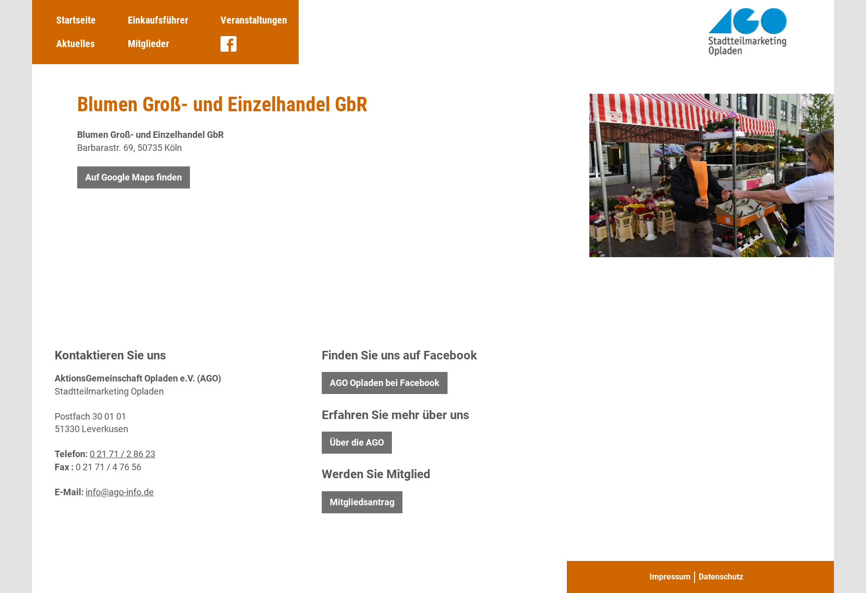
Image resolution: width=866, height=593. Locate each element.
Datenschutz (721, 576)
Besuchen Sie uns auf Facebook (229, 44)
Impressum (670, 576)
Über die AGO (357, 442)
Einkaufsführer (158, 20)
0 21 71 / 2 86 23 (122, 454)
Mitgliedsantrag (362, 502)
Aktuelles (75, 44)
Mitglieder (148, 44)
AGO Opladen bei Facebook (385, 382)
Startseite (76, 20)
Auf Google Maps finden (133, 177)
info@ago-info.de (120, 492)
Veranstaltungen (254, 20)
